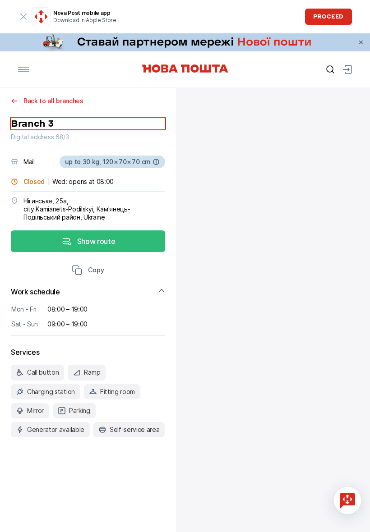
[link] (185, 42)
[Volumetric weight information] (156, 161)
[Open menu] (23, 69)
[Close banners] (361, 42)
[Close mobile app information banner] (23, 16)
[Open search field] (330, 69)
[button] (88, 271)
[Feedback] (347, 500)
